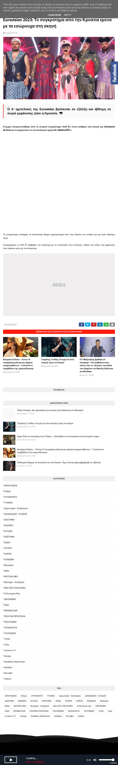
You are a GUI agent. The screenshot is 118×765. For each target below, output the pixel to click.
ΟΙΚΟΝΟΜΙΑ (10, 599)
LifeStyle (8, 667)
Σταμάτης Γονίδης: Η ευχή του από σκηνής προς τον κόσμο (57, 361)
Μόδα (6, 570)
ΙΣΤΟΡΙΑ (8, 548)
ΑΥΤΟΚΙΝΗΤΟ (10, 497)
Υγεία (6, 644)
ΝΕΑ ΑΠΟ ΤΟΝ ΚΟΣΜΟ (15, 587)
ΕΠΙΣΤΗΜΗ (9, 536)
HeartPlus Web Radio (14, 661)
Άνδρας (7, 491)
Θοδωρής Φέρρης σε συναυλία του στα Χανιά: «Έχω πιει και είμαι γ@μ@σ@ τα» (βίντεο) (59, 462)
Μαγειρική (8, 565)
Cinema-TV (10, 650)
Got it (67, 15)
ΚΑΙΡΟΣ (8, 553)
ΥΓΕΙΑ (7, 639)
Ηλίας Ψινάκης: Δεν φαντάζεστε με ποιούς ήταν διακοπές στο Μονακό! (50, 410)
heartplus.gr (11, 32)
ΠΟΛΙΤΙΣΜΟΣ (10, 622)
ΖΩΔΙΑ (7, 542)
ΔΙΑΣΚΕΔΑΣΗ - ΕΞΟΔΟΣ (15, 514)
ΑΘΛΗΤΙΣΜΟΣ (10, 485)
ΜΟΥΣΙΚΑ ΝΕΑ (10, 324)
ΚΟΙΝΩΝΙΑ (9, 559)
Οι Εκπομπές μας (12, 593)
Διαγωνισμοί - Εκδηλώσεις (16, 508)
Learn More (54, 15)
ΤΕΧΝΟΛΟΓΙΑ (10, 627)
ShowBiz (8, 673)
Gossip (7, 656)
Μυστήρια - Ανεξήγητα (14, 582)
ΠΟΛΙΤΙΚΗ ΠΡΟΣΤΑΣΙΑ (14, 616)
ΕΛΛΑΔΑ (8, 531)
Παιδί (6, 604)
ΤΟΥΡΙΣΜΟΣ (10, 633)
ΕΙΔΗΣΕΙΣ (8, 525)
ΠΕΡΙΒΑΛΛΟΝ (10, 610)
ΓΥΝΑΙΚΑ (8, 502)
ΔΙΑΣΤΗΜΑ (9, 519)
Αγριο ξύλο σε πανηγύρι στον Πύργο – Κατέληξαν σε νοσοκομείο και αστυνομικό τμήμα (58, 436)
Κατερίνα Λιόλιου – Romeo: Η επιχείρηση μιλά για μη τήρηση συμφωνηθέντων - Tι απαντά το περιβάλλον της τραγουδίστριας (18, 364)
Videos (7, 678)
